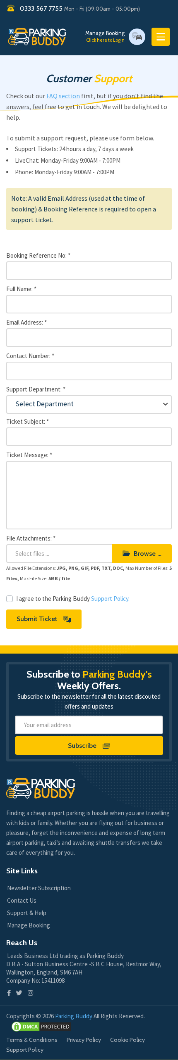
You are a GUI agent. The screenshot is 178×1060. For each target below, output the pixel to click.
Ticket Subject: (27, 421)
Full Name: (21, 289)
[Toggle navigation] (161, 37)
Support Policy (24, 1049)
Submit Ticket (38, 619)
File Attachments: (30, 538)
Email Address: (26, 322)
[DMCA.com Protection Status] (41, 1026)
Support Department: (35, 389)
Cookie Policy (127, 1039)
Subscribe (83, 745)
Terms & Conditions (32, 1039)
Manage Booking (105, 37)
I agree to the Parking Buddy (73, 598)
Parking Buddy (74, 1016)
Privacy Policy (84, 1039)
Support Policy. (110, 598)
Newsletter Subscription (39, 888)
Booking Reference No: (38, 255)
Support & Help (26, 913)
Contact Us (21, 900)
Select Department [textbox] (44, 403)
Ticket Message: (29, 455)
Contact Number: (30, 356)
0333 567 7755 (80, 8)
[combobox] (89, 404)
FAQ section (63, 96)
